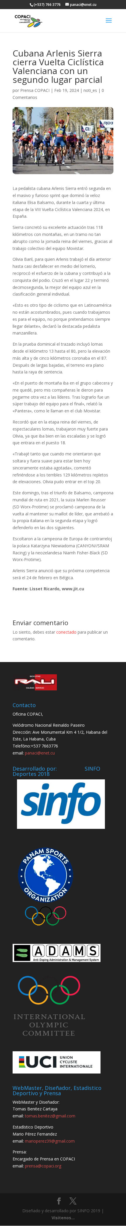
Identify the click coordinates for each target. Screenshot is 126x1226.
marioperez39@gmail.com (50, 1141)
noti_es (90, 90)
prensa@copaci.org (43, 1166)
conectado (66, 632)
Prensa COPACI (35, 90)
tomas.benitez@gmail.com (50, 1116)
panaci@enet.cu (40, 753)
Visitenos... (63, 1217)
